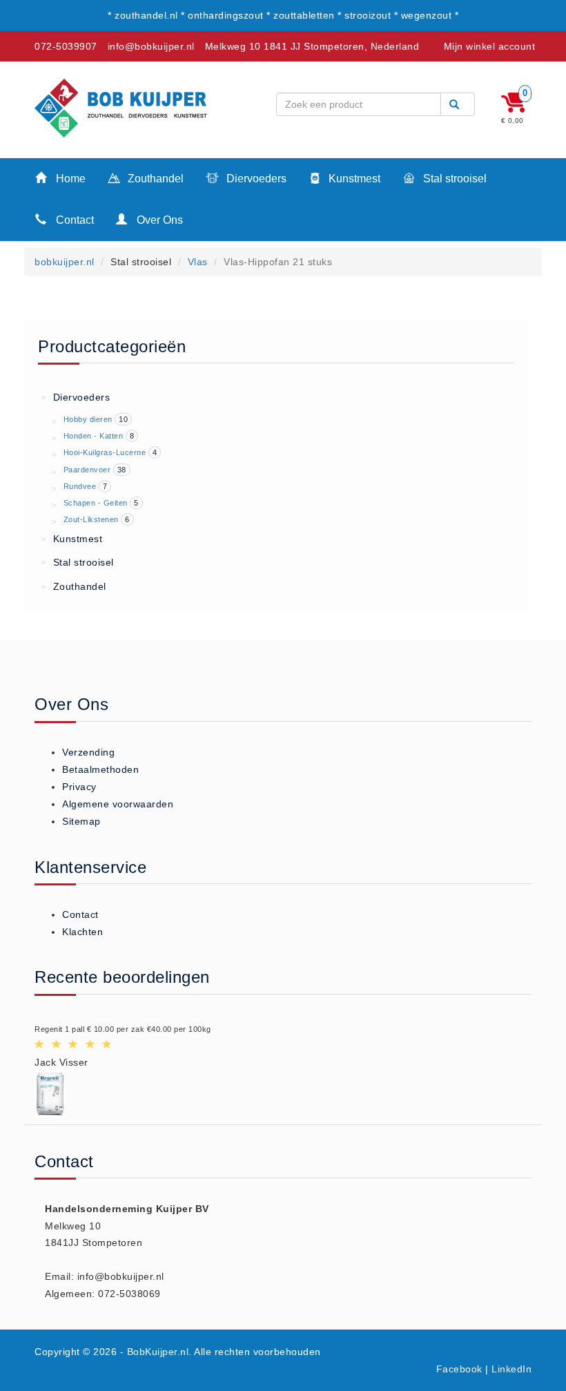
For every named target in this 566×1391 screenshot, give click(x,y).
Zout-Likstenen (91, 519)
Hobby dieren (88, 419)
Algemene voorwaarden (117, 803)
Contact (73, 220)
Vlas (198, 261)
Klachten (82, 931)
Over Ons (158, 220)
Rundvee (80, 486)
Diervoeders (255, 178)
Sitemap (81, 821)
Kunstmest (353, 178)
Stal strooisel (453, 178)
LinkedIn (511, 1368)
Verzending (88, 752)
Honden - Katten (94, 436)
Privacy (79, 786)
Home (69, 178)
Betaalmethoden (100, 769)
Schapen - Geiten (96, 503)
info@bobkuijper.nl (151, 46)
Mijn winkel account (490, 46)
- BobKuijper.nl (154, 1351)
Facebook (459, 1368)
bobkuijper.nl (65, 261)
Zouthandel (154, 178)
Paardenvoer (87, 470)
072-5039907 (66, 46)
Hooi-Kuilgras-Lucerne (105, 452)
